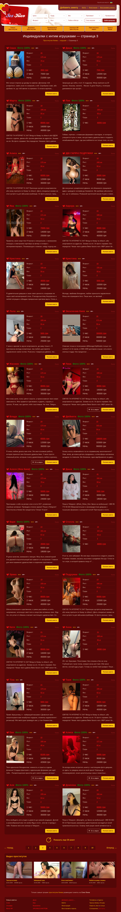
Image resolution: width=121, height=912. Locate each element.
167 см (99, 531)
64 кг (42, 798)
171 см (43, 215)
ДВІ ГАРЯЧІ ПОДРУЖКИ (79, 153)
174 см (43, 425)
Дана (34, 900)
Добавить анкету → (68, 900)
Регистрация (93, 7)
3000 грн (101, 175)
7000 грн (45, 228)
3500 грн (45, 544)
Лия (68, 100)
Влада (13, 416)
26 (41, 316)
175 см (99, 57)
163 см (99, 425)
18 (98, 53)
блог (97, 906)
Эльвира (9, 906)
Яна (12, 206)
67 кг (42, 535)
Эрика (13, 574)
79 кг (42, 482)
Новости (92, 906)
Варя (12, 522)
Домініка (71, 785)
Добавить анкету (69, 7)
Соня (8, 903)
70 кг (42, 61)
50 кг (42, 113)
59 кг (99, 482)
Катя (12, 627)
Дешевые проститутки (31, 28)
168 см (43, 110)
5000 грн (45, 491)
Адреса (100, 900)
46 (41, 53)
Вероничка (36, 906)
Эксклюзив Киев (75, 311)
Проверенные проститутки (52, 28)
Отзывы (102, 903)
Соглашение (93, 908)
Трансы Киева (110, 28)
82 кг (99, 745)
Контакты (102, 908)
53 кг (99, 535)
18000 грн (101, 438)
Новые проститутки (13, 28)
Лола (12, 311)
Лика (68, 364)
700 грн (100, 70)
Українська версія (103, 2)
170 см (43, 57)
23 (41, 264)
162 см (99, 478)
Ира (34, 903)
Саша (13, 48)
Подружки (71, 574)
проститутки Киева (56, 892)
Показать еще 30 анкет (64, 840)
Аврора (70, 206)
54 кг (98, 429)
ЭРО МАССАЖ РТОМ (40, 908)
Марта (13, 100)
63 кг (42, 429)
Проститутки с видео (94, 28)
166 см (99, 689)
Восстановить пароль (107, 7)
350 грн (44, 70)
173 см (43, 478)
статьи (102, 906)
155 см (99, 267)
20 (98, 211)
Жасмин (14, 364)
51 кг (42, 324)
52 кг (42, 219)
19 (97, 316)
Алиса (13, 153)
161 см (43, 531)
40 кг (42, 745)
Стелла (70, 522)
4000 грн (101, 123)
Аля (12, 785)
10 (92, 848)
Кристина (15, 258)
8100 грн (45, 754)
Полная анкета (52, 94)
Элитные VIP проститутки (73, 28)
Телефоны (93, 900)
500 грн (100, 280)
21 (41, 632)
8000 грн (45, 123)
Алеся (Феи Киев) (20, 469)
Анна (68, 627)
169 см (43, 583)
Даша (69, 48)
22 (41, 211)
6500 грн (45, 438)
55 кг (99, 61)
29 (41, 422)
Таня (68, 680)
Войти (84, 7)
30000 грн (101, 333)
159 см (43, 794)
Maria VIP (9, 908)
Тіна (12, 680)
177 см (99, 741)
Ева (12, 732)
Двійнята (71, 416)
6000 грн (45, 175)
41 (98, 474)
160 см (43, 741)
